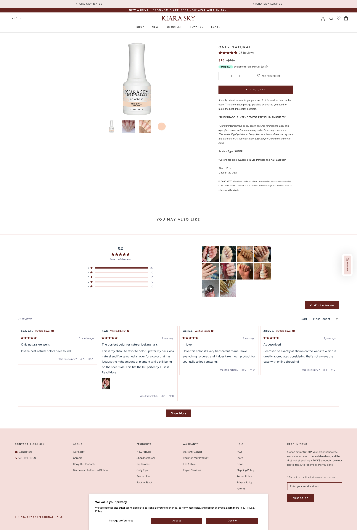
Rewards (196, 27)
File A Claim (189, 464)
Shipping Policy (245, 470)
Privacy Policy (244, 482)
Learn (216, 27)
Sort (304, 319)
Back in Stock (144, 482)
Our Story (78, 451)
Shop (140, 27)
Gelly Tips (142, 470)
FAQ (239, 451)
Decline (232, 520)
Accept (176, 520)
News (240, 464)
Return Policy (244, 476)
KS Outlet (174, 27)
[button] (236, 52)
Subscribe (300, 498)
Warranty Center (192, 451)
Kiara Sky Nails (89, 3)
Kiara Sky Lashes (268, 3)
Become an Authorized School (90, 470)
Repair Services (192, 470)
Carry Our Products (84, 464)
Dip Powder (143, 464)
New (155, 27)
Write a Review (326, 306)
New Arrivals (143, 451)
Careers (77, 458)
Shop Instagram (145, 458)
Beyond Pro (143, 476)
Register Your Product (195, 458)
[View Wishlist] (338, 18)
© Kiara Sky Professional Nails (39, 517)
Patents (241, 488)
